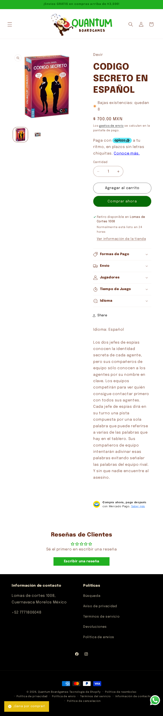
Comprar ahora (122, 201)
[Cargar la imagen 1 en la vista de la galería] (20, 134)
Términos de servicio (101, 616)
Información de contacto (133, 696)
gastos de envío (111, 125)
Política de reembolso (120, 692)
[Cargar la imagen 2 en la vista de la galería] (37, 134)
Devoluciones (95, 627)
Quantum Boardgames (53, 692)
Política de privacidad (32, 696)
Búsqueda (91, 596)
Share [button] (102, 315)
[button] (10, 24)
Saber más (138, 506)
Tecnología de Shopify (85, 692)
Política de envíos (98, 637)
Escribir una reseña (81, 561)
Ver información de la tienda (121, 239)
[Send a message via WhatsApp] (155, 700)
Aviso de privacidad (100, 606)
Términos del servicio (95, 696)
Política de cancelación (84, 701)
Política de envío (64, 696)
